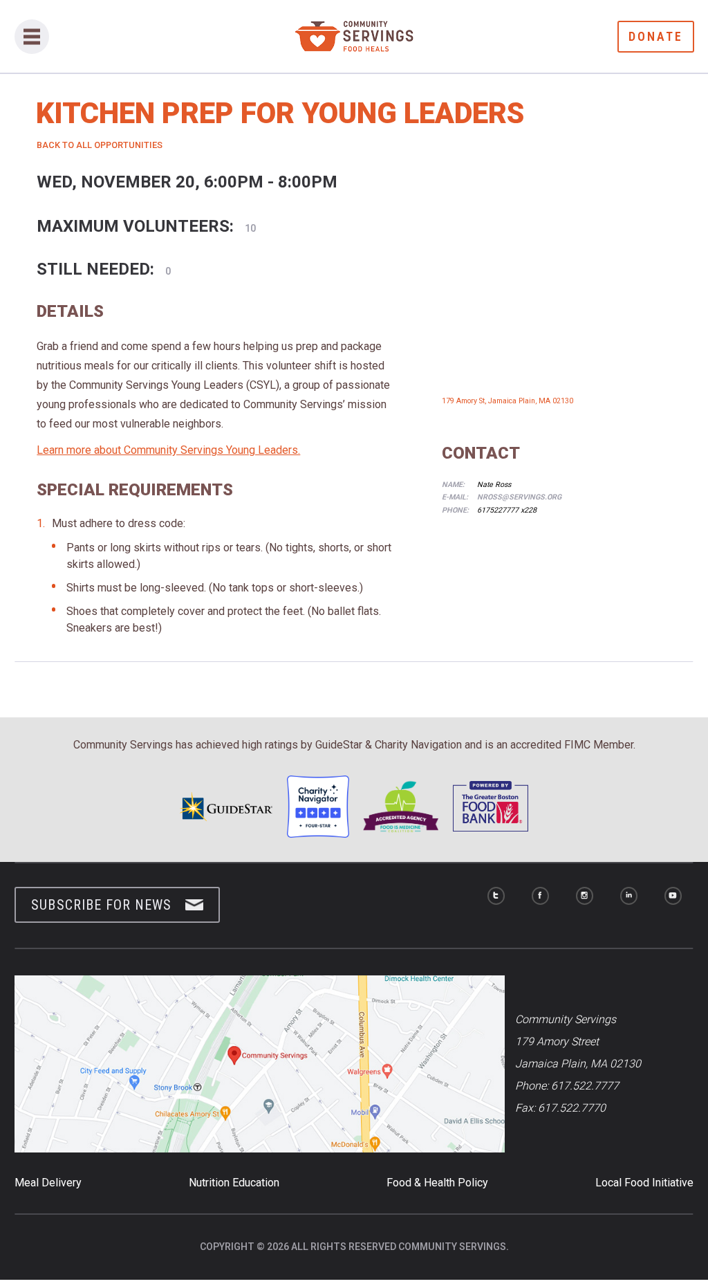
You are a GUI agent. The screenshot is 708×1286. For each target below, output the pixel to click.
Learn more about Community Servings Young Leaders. (168, 450)
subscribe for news (101, 905)
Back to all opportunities (99, 145)
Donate (655, 36)
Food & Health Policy (437, 1182)
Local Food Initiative (644, 1182)
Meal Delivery (48, 1182)
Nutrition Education (234, 1182)
